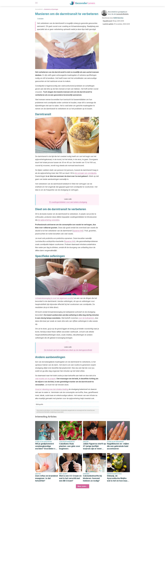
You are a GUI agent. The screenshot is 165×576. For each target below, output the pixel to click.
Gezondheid (38, 9)
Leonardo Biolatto (122, 14)
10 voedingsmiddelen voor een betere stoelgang (68, 202)
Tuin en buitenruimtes (67, 441)
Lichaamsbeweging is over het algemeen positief (54, 298)
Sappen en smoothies (114, 473)
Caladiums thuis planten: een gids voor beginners (69, 446)
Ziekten (85, 441)
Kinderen (86, 473)
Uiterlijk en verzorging (43, 441)
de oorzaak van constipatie (85, 173)
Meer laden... (83, 486)
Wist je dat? (63, 473)
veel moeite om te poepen (45, 379)
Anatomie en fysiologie (51, 9)
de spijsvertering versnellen (48, 220)
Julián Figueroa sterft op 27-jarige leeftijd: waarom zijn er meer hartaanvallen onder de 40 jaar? (94, 446)
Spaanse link (78, 231)
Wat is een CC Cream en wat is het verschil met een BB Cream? (70, 478)
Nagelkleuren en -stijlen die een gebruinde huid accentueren (118, 446)
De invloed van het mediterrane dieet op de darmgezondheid (68, 350)
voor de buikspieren (86, 318)
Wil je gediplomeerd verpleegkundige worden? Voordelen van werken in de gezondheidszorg (46, 446)
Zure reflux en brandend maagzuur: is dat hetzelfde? (46, 478)
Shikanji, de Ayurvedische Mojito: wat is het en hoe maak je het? (117, 478)
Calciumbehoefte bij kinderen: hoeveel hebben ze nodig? (92, 478)
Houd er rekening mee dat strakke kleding (51, 389)
